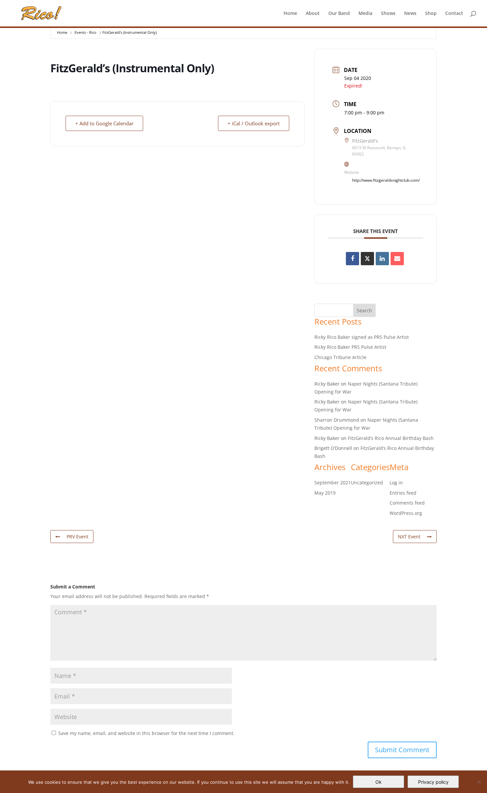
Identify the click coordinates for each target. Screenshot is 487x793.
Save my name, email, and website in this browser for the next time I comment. (146, 733)
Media (365, 13)
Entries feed (403, 493)
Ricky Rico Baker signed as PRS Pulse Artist (361, 337)
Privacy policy (433, 782)
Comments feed (407, 503)
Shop (431, 13)
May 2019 (325, 493)
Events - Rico (85, 32)
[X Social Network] (367, 258)
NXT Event (409, 536)
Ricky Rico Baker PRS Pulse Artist (350, 347)
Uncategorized (367, 482)
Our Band (339, 13)
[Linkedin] (382, 258)
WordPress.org (406, 513)
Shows (388, 13)
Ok (378, 782)
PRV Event (77, 536)
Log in (396, 482)
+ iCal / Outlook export (254, 123)
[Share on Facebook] (352, 258)
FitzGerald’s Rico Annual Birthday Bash (391, 438)
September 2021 (332, 482)
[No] (478, 781)
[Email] (397, 258)
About (313, 13)
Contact (454, 13)
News (410, 13)
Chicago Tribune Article (340, 357)
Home (290, 13)
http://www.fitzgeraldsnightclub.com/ (386, 180)
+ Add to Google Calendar (104, 123)
